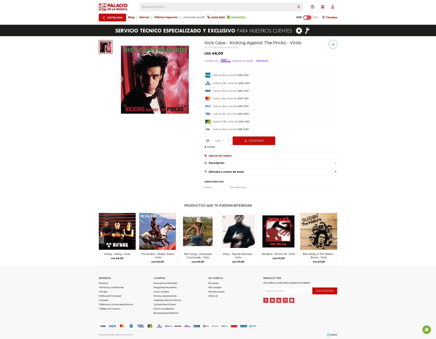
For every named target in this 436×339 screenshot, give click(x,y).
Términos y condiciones (111, 287)
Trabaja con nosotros (109, 308)
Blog (131, 17)
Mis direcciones (216, 291)
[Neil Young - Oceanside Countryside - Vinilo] (197, 231)
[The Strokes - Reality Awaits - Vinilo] (157, 231)
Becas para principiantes (166, 313)
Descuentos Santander (165, 283)
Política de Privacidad (110, 296)
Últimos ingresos (166, 17)
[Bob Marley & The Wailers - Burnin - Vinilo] (318, 231)
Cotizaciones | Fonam (165, 304)
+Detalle (262, 60)
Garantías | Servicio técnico (167, 300)
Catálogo (115, 17)
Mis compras (214, 287)
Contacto (103, 300)
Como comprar (161, 291)
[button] (298, 7)
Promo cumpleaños (164, 308)
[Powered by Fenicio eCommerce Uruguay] (332, 334)
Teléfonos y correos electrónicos (116, 304)
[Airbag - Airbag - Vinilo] (117, 231)
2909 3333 (218, 17)
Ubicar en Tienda (220, 155)
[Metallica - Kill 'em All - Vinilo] (278, 231)
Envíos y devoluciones (165, 296)
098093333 (238, 17)
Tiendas (331, 17)
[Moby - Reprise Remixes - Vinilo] (238, 231)
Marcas (144, 17)
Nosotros (103, 283)
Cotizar (211, 147)
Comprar (256, 140)
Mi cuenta (213, 283)
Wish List (213, 296)
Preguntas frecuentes (165, 287)
